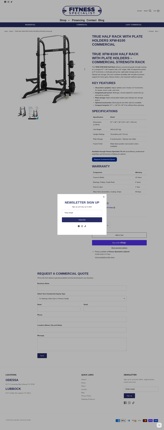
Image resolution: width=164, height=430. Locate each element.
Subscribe (82, 220)
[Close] (103, 196)
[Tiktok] (85, 226)
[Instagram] (82, 226)
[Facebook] (79, 226)
